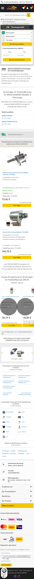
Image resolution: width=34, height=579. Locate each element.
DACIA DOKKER (7, 117)
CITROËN (8, 417)
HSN (9, 52)
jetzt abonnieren (6, 565)
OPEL (23, 422)
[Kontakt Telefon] (3, 464)
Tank (27, 453)
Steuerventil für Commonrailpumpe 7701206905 (15, 232)
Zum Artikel (17, 205)
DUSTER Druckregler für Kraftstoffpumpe (24, 376)
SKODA (23, 432)
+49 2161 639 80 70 (25, 2)
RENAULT (24, 427)
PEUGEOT (8, 427)
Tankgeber (20, 453)
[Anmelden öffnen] (27, 8)
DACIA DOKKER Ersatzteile (7, 393)
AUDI (22, 412)
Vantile (3, 456)
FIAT (22, 417)
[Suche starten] (28, 15)
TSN (24, 52)
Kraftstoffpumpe (22, 451)
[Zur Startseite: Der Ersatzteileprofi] (12, 8)
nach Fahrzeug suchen (18, 60)
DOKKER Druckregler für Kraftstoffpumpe (9, 376)
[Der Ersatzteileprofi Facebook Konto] (15, 577)
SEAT (7, 432)
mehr (8, 558)
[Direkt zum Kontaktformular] (3, 472)
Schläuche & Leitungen (8, 453)
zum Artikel (11, 325)
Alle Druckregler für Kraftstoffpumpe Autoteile (24, 393)
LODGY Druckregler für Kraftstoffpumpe (9, 381)
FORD (7, 422)
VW (6, 436)
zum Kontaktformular (13, 473)
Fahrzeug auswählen (17, 44)
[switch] (4, 576)
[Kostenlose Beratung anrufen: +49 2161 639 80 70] (1, 2)
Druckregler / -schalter (8, 451)
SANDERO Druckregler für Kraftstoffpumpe (9, 387)
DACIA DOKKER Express (9, 123)
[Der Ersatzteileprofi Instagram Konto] (18, 577)
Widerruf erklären (8, 505)
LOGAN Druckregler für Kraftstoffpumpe (24, 381)
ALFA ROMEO (9, 412)
